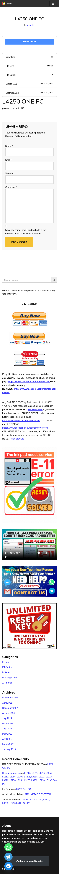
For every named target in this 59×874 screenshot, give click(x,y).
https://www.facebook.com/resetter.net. (29, 381)
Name (9, 146)
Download (29, 41)
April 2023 (7, 739)
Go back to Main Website (29, 861)
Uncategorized (9, 677)
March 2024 (8, 723)
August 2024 (8, 713)
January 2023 (9, 749)
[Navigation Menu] (53, 3)
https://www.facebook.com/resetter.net (21, 420)
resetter (31, 25)
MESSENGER (35, 409)
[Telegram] (8, 857)
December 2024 (10, 708)
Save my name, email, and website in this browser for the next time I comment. (25, 232)
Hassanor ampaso (11, 773)
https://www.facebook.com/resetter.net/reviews (25, 427)
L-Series (6, 672)
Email (8, 159)
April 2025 (7, 702)
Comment (11, 187)
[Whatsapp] (8, 847)
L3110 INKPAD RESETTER (37, 794)
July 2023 (7, 728)
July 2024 (7, 718)
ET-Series (7, 667)
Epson (5, 662)
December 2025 (10, 697)
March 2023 (8, 744)
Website (9, 173)
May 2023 (7, 733)
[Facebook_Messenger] (8, 866)
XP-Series (7, 682)
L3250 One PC (23, 789)
